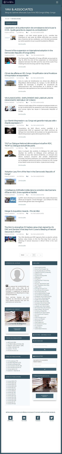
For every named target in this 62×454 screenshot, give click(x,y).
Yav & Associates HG (40, 291)
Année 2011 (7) (11, 402)
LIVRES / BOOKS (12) (13, 347)
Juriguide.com (39, 320)
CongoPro (38, 279)
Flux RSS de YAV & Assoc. (42, 290)
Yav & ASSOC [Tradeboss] (42, 295)
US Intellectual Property (41, 314)
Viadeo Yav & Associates (41, 299)
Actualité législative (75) (14, 362)
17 (33, 255)
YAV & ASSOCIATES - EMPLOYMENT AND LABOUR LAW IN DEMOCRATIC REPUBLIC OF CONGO (29, 99)
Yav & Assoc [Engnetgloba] (42, 298)
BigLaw (37, 316)
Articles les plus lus (12, 350)
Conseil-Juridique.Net (41, 275)
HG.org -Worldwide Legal (42, 283)
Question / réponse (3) (13, 370)
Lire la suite (22, 44)
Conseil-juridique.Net (41, 311)
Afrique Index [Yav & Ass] (42, 301)
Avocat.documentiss (40, 324)
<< (27, 255)
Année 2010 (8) (11, 403)
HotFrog (37, 282)
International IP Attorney (42, 280)
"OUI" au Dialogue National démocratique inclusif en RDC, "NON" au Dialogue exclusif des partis (28, 144)
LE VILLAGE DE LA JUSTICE (42, 270)
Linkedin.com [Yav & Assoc (42, 306)
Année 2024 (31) (11, 383)
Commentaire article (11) (14, 367)
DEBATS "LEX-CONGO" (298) (15, 345)
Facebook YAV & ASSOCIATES (43, 296)
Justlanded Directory (41, 328)
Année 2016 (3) (11, 394)
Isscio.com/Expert (40, 319)
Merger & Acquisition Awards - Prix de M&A (22, 211)
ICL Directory (38, 325)
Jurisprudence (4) (12, 369)
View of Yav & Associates (42, 304)
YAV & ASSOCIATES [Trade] (42, 293)
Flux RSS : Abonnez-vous (43, 335)
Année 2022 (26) (11, 386)
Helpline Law (38, 274)
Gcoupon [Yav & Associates (42, 303)
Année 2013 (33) (11, 399)
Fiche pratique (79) (12, 361)
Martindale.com (39, 322)
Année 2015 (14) (11, 395)
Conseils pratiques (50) (13, 364)
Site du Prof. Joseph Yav (41, 269)
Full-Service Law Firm (41, 288)
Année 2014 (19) (11, 397)
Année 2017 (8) (11, 392)
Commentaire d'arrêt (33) (14, 366)
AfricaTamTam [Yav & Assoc (43, 307)
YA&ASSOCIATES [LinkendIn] (43, 272)
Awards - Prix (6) (12, 349)
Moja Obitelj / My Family (42, 309)
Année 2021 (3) (11, 387)
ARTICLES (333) (11, 342)
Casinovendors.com (40, 317)
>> (40, 255)
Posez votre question (17, 329)
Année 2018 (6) (11, 391)
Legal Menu (38, 287)
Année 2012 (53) (11, 400)
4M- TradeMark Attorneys (42, 285)
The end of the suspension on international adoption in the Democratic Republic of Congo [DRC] (29, 51)
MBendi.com (38, 277)
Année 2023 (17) (11, 384)
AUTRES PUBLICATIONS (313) (15, 344)
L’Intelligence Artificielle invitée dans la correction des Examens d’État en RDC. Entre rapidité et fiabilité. (30, 191)
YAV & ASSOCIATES (38, 32)
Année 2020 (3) (11, 389)
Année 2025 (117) (12, 381)
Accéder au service (44, 396)
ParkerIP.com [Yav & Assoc (42, 312)
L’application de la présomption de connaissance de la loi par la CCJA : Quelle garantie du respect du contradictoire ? (30, 29)
